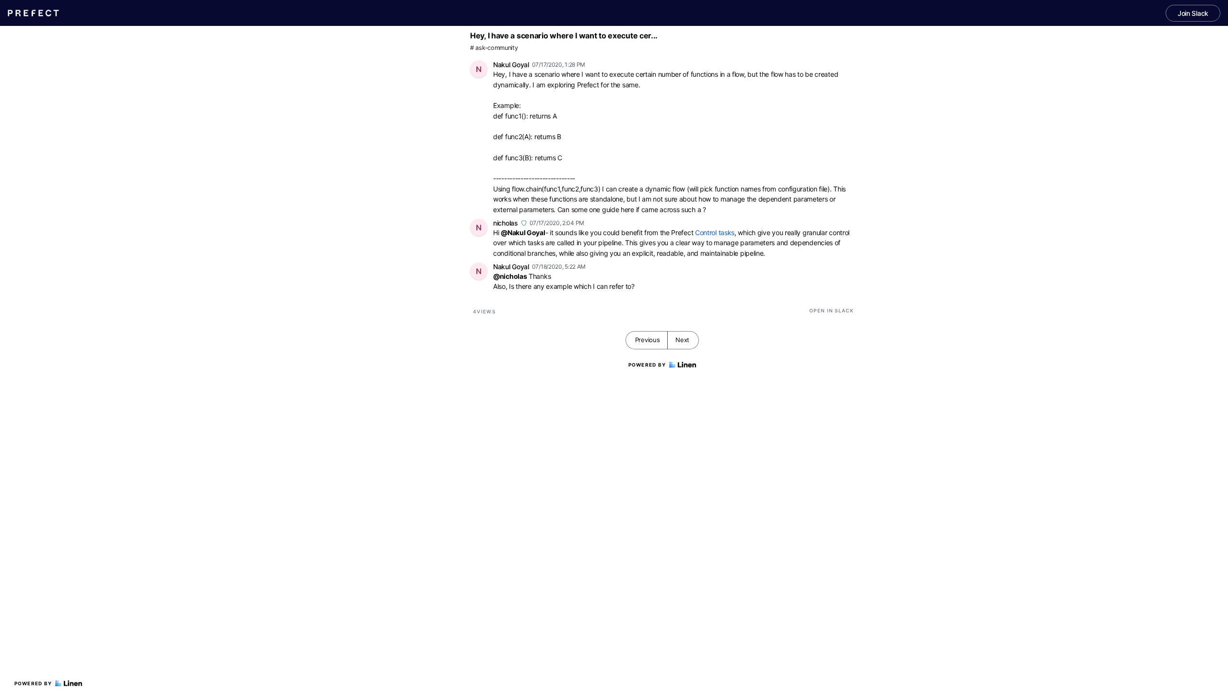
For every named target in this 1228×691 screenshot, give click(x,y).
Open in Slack (831, 310)
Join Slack (1193, 13)
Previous (647, 340)
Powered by (33, 683)
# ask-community (494, 47)
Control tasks (714, 232)
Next (682, 340)
